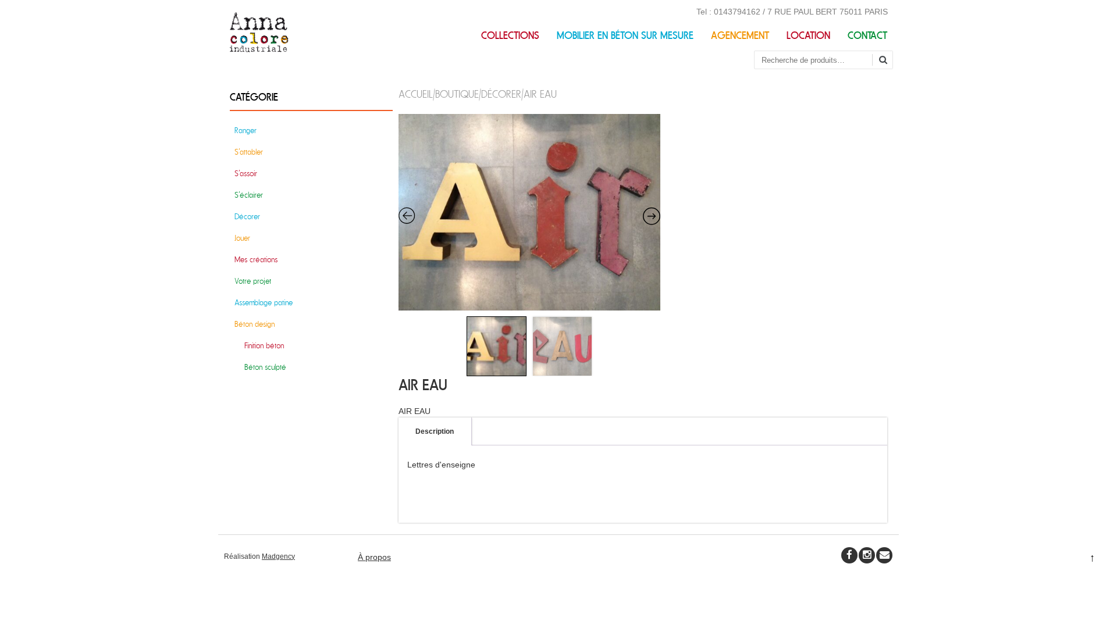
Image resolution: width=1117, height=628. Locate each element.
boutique (457, 94)
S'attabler (248, 152)
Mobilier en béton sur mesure (625, 36)
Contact (867, 36)
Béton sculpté (265, 367)
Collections (510, 36)
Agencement (740, 36)
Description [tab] (434, 431)
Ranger (245, 130)
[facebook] (849, 555)
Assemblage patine (263, 303)
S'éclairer (248, 195)
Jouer (242, 238)
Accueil (416, 94)
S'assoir (245, 174)
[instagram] (867, 555)
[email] (884, 555)
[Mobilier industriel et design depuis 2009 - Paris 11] (259, 49)
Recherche (887, 60)
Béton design (254, 324)
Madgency (278, 556)
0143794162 (737, 11)
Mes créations (256, 260)
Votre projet (252, 281)
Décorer (501, 94)
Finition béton (264, 346)
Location (808, 36)
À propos (374, 557)
